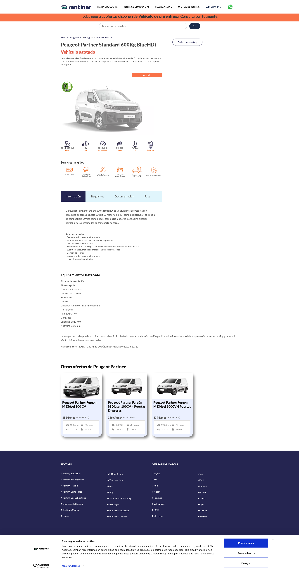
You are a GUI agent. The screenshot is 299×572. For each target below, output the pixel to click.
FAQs (111, 492)
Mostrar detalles (71, 566)
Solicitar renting (187, 42)
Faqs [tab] (147, 196)
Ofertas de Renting (188, 7)
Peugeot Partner (104, 37)
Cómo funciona (115, 480)
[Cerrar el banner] (273, 540)
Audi (156, 485)
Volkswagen (159, 504)
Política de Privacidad (118, 510)
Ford (201, 480)
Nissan (157, 491)
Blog (110, 486)
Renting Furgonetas (71, 37)
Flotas (66, 516)
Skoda (202, 498)
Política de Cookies (117, 516)
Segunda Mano (163, 7)
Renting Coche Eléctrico (74, 497)
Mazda (202, 492)
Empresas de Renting (73, 504)
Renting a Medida (71, 510)
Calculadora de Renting (119, 498)
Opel (201, 504)
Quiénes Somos (115, 474)
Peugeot (88, 37)
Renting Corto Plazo (72, 491)
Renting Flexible (70, 485)
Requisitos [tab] (97, 196)
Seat (201, 474)
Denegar (246, 563)
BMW (156, 510)
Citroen (203, 510)
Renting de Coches (107, 7)
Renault (203, 486)
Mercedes (158, 516)
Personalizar (244, 553)
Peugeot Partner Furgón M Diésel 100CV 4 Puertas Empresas (126, 406)
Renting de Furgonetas (136, 7)
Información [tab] (73, 196)
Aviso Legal (113, 504)
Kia (155, 479)
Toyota (157, 473)
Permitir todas (246, 543)
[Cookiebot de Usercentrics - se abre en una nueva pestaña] (41, 566)
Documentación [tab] (124, 196)
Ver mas (203, 516)
